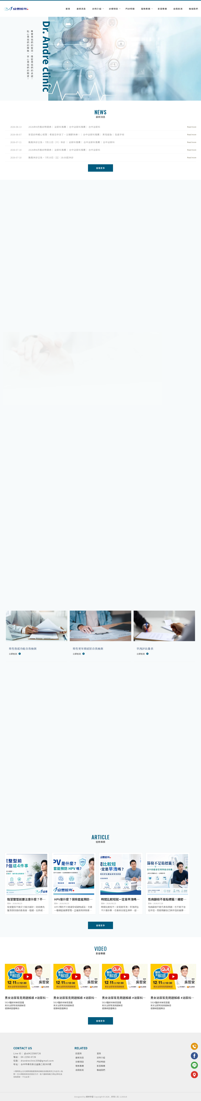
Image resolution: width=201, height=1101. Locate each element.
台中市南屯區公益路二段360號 (36, 1064)
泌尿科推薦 (75, 1036)
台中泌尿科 (96, 1036)
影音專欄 (162, 8)
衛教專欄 (145, 8)
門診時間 (130, 8)
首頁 (68, 8)
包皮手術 (133, 1036)
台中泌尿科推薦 (108, 1036)
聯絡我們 (193, 8)
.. (110, 1096)
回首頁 (78, 1053)
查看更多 (172, 283)
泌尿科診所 (85, 1036)
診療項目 (113, 8)
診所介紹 (96, 8)
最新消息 (81, 8)
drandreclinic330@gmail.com (37, 1060)
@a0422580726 (32, 1053)
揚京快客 (90, 1096)
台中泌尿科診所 (122, 1036)
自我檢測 (177, 8)
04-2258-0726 (28, 1056)
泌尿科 (67, 1036)
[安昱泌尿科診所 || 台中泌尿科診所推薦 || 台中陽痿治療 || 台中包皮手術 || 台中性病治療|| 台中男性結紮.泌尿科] (16, 9)
